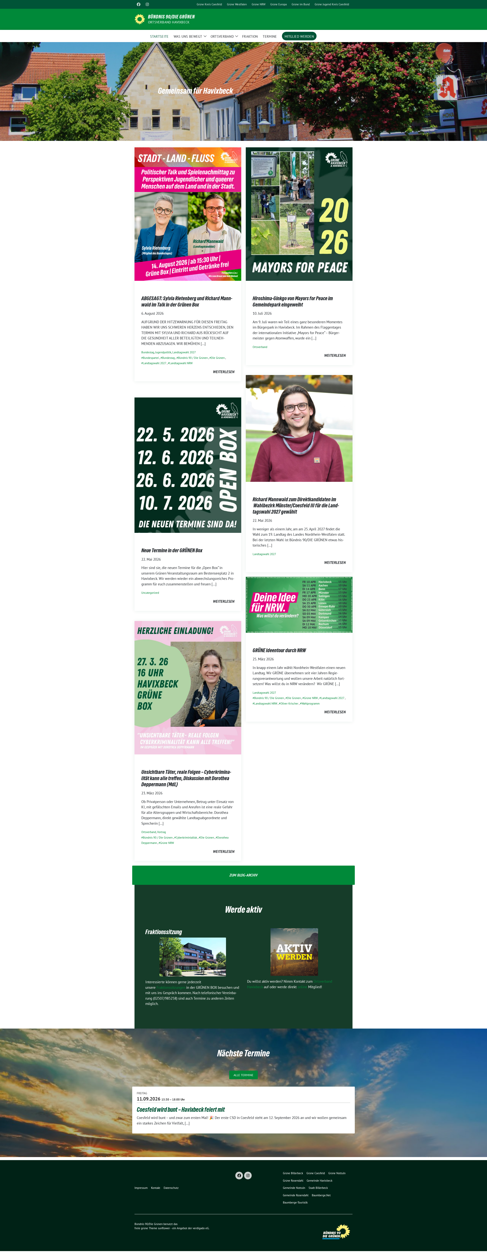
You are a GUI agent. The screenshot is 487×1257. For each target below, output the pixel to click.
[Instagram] (147, 4)
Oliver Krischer (289, 703)
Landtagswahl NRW (181, 363)
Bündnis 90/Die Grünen (171, 17)
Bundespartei (151, 358)
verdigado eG (201, 1228)
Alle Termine (243, 1075)
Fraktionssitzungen (171, 987)
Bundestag (147, 352)
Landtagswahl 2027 (184, 352)
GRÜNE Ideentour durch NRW (279, 650)
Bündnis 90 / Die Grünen (193, 358)
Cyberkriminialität (186, 837)
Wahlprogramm (311, 703)
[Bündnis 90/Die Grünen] (139, 19)
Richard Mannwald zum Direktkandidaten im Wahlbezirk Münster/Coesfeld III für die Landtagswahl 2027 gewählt (296, 505)
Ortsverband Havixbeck (168, 22)
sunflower (164, 1228)
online (302, 987)
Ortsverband (260, 347)
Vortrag (161, 832)
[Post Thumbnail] (187, 213)
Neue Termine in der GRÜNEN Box (171, 550)
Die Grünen (218, 358)
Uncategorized (150, 593)
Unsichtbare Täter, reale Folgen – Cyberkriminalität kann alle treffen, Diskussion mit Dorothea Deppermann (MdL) (186, 778)
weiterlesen (223, 372)
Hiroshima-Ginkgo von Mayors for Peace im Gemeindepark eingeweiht (293, 301)
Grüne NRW (311, 698)
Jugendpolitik (163, 352)
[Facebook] (138, 4)
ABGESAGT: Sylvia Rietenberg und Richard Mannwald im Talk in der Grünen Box (186, 301)
